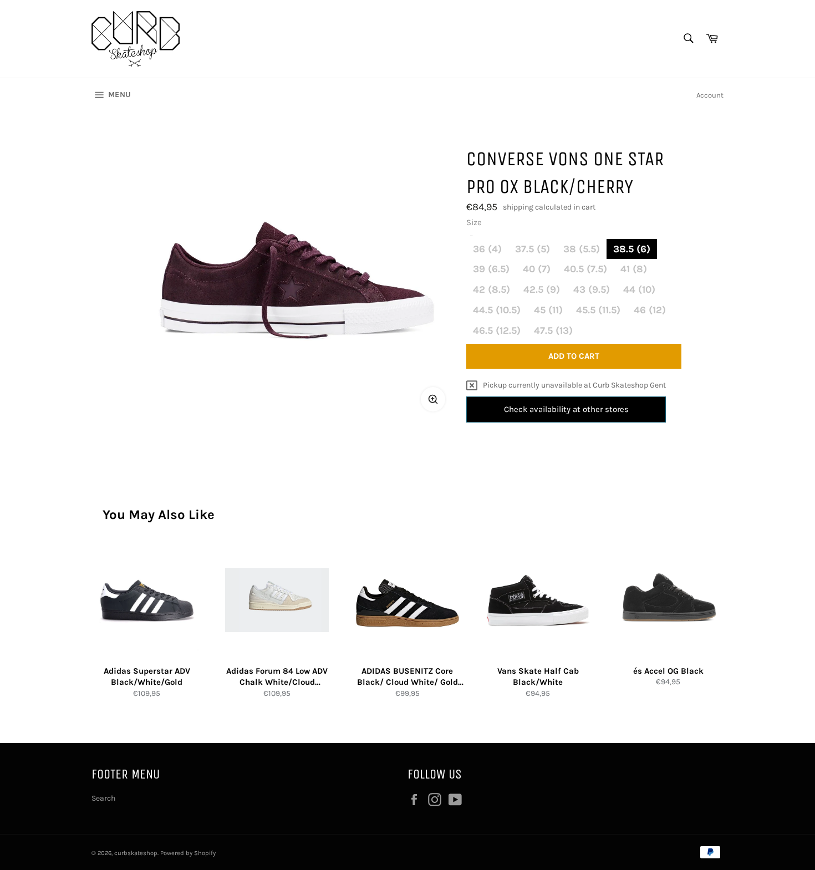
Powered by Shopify (188, 853)
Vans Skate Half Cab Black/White (538, 677)
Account (710, 95)
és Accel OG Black (668, 671)
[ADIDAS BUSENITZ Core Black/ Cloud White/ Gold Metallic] (407, 600)
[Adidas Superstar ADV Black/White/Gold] (146, 600)
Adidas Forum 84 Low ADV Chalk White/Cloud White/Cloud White (277, 677)
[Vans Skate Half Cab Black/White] (538, 600)
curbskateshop (135, 853)
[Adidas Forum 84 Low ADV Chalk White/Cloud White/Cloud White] (277, 600)
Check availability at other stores (566, 409)
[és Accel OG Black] (668, 600)
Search (103, 798)
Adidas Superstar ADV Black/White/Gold (147, 677)
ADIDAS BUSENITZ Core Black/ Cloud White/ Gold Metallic (407, 677)
